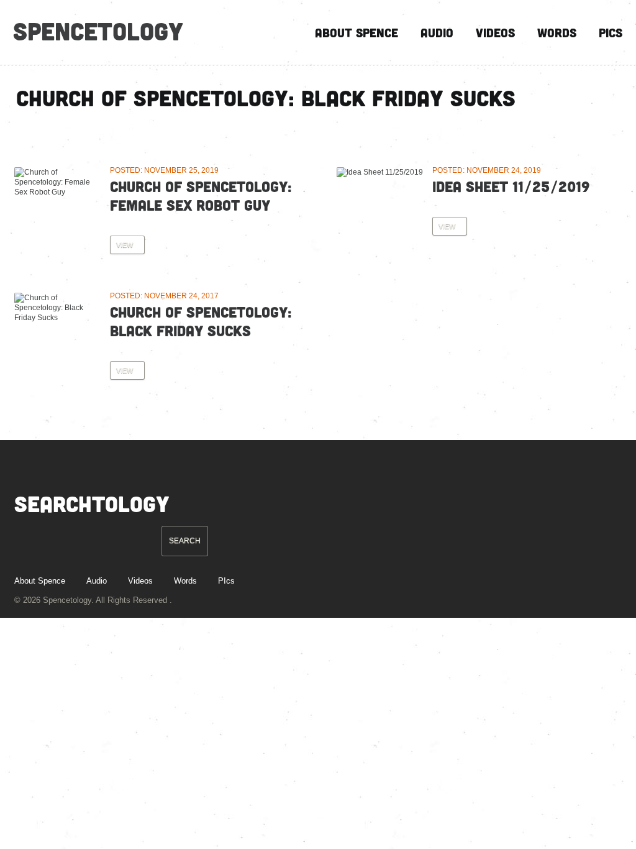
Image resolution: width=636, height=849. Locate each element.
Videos (495, 32)
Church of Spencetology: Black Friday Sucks (201, 321)
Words (556, 32)
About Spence (356, 32)
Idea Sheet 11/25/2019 (510, 186)
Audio (436, 32)
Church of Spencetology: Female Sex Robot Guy (201, 195)
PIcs (610, 32)
